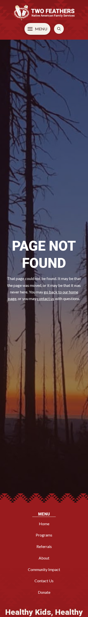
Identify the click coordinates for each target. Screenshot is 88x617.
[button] (37, 29)
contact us (45, 298)
